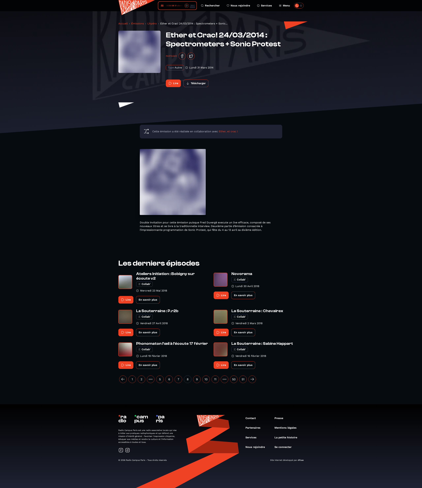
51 (243, 379)
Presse (278, 418)
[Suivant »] (252, 379)
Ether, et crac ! (228, 131)
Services (266, 5)
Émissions (137, 23)
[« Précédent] (123, 379)
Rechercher (212, 5)
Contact (250, 418)
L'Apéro (152, 23)
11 (215, 379)
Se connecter (283, 447)
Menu (286, 5)
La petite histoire (285, 437)
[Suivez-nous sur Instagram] (127, 450)
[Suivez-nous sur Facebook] (121, 450)
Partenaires (252, 427)
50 (234, 379)
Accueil (123, 23)
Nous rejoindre (240, 5)
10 (206, 379)
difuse (301, 460)
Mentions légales (285, 427)
